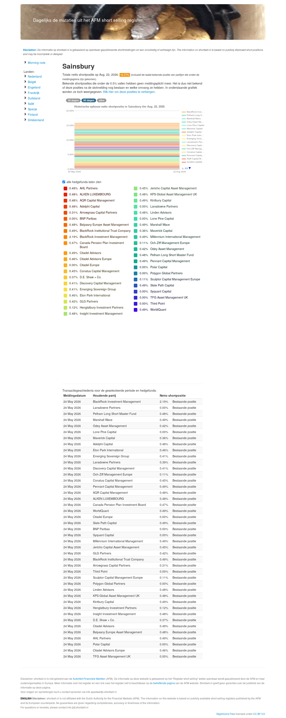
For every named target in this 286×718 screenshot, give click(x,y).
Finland (32, 114)
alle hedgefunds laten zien (84, 182)
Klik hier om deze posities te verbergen (129, 92)
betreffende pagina (164, 683)
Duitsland (33, 98)
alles (101, 100)
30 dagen (73, 100)
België (31, 82)
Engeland (33, 87)
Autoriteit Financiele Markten (89, 678)
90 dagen (88, 100)
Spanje (32, 109)
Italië (30, 103)
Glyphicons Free (225, 713)
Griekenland (35, 120)
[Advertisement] (132, 350)
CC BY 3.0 (259, 713)
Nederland (34, 76)
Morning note (36, 62)
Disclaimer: (30, 50)
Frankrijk (33, 93)
